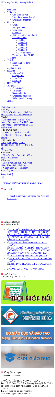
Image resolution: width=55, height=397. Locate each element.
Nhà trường (12, 157)
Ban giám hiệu (8, 119)
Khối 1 (6, 132)
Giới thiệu (5, 109)
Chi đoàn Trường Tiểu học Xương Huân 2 (28, 255)
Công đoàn (12, 122)
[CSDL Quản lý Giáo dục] (27, 367)
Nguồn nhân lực (9, 168)
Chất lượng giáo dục (11, 163)
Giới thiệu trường (23, 114)
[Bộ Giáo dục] (27, 343)
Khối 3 (26, 132)
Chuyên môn (7, 155)
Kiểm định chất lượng (16, 165)
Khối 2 (16, 132)
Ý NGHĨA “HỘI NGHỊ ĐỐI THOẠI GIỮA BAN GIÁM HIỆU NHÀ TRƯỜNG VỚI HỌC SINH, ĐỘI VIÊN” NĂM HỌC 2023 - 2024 (28, 250)
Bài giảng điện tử (9, 142)
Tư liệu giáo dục (8, 140)
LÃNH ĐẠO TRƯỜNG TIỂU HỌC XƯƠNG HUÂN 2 (22, 183)
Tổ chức (5, 117)
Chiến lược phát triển (11, 112)
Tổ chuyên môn (9, 130)
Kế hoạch (5, 152)
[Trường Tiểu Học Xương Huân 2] (17, 2)
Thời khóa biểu (8, 107)
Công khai (5, 160)
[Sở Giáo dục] (27, 324)
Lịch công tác (7, 170)
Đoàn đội (20, 155)
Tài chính (23, 168)
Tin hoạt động (7, 150)
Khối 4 (6, 135)
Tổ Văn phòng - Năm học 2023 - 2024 (26, 269)
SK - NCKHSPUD (13, 143)
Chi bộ (20, 119)
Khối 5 (16, 135)
